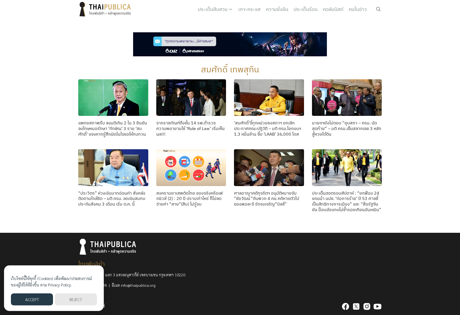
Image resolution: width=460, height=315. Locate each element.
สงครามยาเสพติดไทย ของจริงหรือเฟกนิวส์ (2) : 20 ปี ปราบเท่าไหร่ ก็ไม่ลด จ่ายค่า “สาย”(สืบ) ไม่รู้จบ (189, 198)
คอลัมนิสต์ (333, 9)
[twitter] (356, 306)
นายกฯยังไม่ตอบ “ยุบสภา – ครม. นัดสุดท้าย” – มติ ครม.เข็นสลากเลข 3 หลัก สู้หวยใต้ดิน (346, 128)
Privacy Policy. (60, 284)
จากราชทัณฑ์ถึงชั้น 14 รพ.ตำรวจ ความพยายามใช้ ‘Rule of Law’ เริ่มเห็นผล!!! (190, 128)
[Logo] (106, 9)
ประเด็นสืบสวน (213, 9)
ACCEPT (32, 299)
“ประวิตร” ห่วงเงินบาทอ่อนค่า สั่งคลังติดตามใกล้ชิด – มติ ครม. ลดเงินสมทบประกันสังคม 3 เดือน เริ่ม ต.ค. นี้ (111, 198)
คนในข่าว (358, 9)
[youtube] (377, 306)
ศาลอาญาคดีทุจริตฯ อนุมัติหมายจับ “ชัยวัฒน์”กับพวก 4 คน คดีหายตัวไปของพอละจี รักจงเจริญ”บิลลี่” (266, 198)
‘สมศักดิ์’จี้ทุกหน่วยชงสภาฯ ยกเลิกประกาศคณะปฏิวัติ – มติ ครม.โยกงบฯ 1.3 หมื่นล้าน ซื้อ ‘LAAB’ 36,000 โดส (267, 128)
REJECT (75, 299)
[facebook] (345, 306)
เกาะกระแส (249, 9)
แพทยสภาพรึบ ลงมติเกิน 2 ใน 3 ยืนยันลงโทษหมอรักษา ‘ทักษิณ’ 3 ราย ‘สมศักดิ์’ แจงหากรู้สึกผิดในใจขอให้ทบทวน (112, 128)
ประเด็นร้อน (306, 9)
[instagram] (367, 306)
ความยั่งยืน (277, 9)
